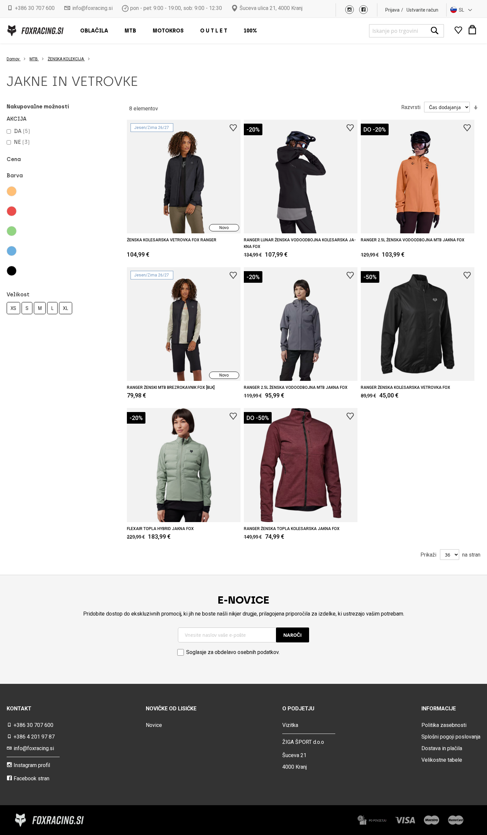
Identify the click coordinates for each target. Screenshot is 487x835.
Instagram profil (32, 765)
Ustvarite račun (422, 10)
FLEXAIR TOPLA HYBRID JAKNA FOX (160, 528)
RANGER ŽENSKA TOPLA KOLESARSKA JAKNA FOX (292, 528)
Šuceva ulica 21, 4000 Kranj (271, 8)
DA (22, 131)
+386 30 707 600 (35, 8)
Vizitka (290, 725)
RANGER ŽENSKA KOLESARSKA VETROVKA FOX (405, 387)
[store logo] (35, 30)
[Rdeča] (32, 211)
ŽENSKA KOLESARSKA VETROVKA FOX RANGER (171, 240)
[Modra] (32, 251)
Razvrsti (410, 107)
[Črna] (32, 271)
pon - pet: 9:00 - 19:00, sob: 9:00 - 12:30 (176, 8)
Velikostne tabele (441, 760)
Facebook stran (31, 778)
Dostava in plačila (441, 748)
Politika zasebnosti (443, 725)
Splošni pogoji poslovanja (450, 737)
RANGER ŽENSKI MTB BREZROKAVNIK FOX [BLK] (171, 387)
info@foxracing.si (92, 8)
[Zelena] (32, 231)
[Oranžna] (32, 191)
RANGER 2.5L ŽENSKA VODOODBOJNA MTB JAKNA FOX (412, 240)
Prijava (392, 10)
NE (22, 142)
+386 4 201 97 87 (34, 737)
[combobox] (406, 30)
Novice (154, 725)
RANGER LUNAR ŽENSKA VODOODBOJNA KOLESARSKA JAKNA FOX (300, 243)
